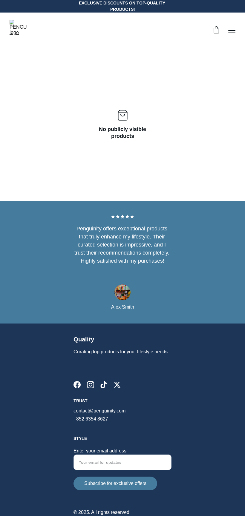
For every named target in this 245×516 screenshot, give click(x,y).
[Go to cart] (216, 30)
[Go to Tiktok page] (103, 384)
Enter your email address (100, 450)
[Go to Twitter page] (117, 384)
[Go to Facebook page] (77, 384)
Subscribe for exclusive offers (115, 483)
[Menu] (231, 30)
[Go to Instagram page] (90, 384)
